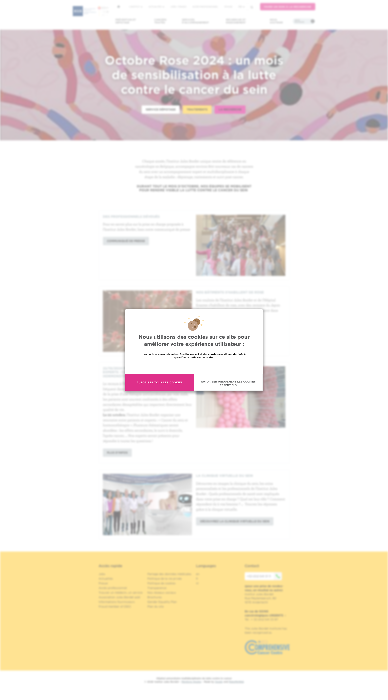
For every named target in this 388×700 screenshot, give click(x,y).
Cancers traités (160, 21)
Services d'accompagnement (195, 21)
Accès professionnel (205, 6)
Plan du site (155, 606)
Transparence (156, 588)
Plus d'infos (117, 452)
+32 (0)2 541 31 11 (259, 576)
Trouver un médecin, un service (120, 592)
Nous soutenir (276, 21)
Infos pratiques (299, 21)
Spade (219, 681)
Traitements (197, 109)
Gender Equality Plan (162, 601)
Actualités (155, 6)
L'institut (134, 6)
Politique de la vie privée (164, 578)
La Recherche (230, 109)
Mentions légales (191, 681)
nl (197, 583)
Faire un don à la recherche (287, 6)
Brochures (154, 597)
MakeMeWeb (236, 681)
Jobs (102, 574)
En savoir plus (194, 366)
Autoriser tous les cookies (160, 382)
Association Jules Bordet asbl (119, 597)
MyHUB (228, 6)
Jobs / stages (178, 6)
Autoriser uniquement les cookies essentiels (228, 383)
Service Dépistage (161, 109)
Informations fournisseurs (117, 601)
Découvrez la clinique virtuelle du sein (234, 521)
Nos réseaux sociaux (161, 592)
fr (240, 6)
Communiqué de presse (126, 241)
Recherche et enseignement (236, 21)
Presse (103, 583)
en (197, 574)
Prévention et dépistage (125, 21)
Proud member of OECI (115, 606)
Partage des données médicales (169, 574)
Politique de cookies (161, 583)
